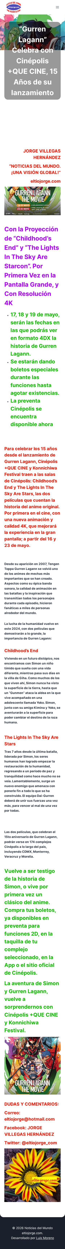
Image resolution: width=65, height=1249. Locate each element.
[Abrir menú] (57, 7)
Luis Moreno (45, 1238)
